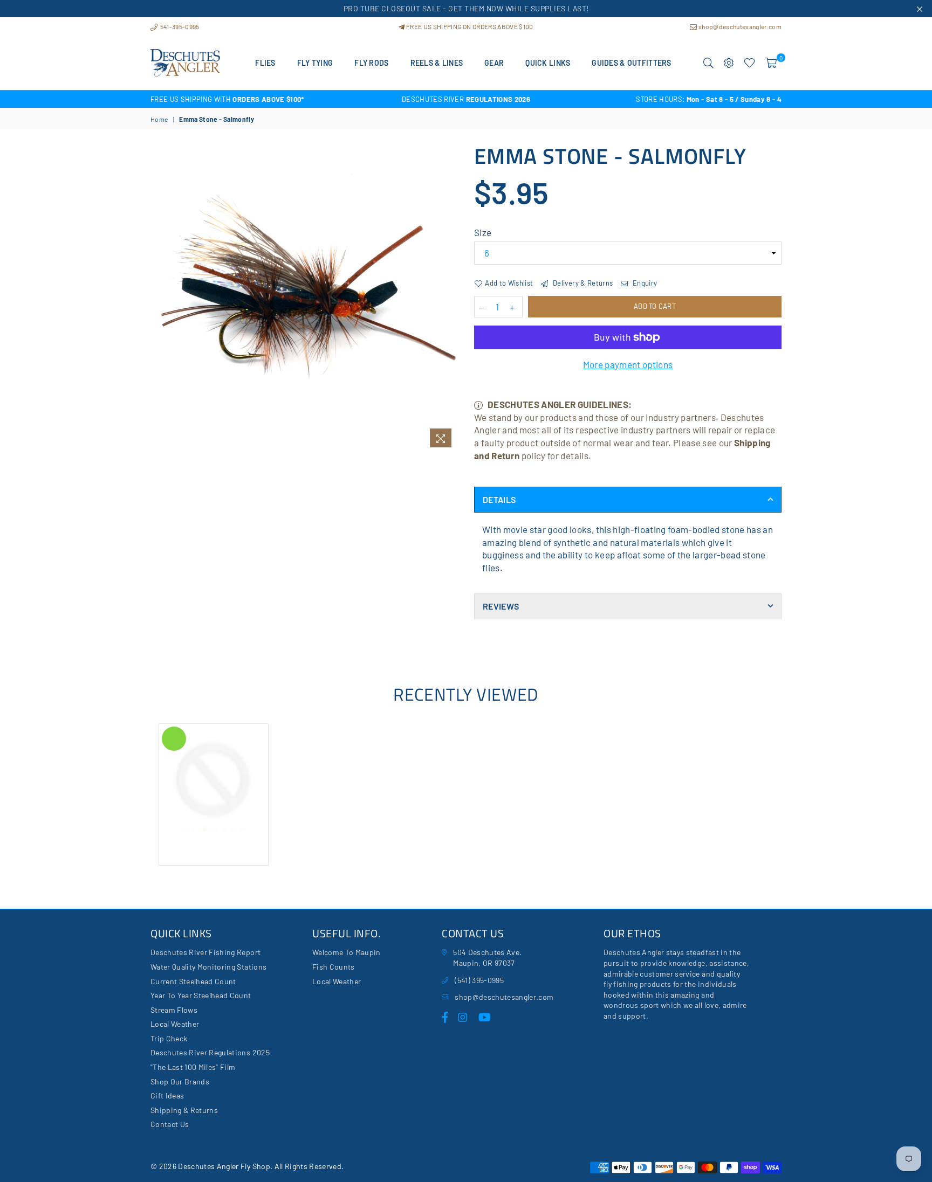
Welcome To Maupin (346, 952)
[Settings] (729, 63)
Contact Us (169, 1124)
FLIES (265, 62)
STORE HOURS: (709, 99)
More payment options (628, 364)
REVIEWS (501, 606)
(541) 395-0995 (479, 980)
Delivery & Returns (582, 283)
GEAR (494, 62)
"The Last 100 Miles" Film (193, 1067)
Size (482, 232)
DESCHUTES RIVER (466, 99)
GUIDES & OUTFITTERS (631, 62)
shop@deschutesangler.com (739, 26)
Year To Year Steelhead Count (200, 995)
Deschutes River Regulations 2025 (210, 1052)
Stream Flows (173, 1009)
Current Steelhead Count (193, 981)
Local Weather (174, 1023)
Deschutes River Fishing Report (205, 952)
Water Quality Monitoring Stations (208, 966)
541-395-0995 (179, 26)
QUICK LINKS (547, 62)
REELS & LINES (436, 62)
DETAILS (499, 499)
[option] (255, 99)
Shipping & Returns (184, 1110)
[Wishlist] (749, 63)
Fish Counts (333, 966)
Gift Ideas (167, 1095)
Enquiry (644, 283)
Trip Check (168, 1038)
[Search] (708, 63)
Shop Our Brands (179, 1081)
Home (159, 119)
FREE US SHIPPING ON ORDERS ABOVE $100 (469, 26)
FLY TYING (315, 62)
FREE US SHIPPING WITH (227, 99)
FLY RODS (371, 62)
